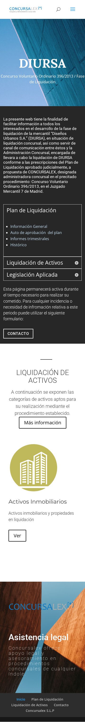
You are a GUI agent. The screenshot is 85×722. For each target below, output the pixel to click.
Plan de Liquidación (47, 699)
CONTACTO (18, 333)
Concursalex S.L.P (40, 710)
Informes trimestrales (29, 238)
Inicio (21, 699)
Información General (28, 226)
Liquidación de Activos (29, 705)
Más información (42, 422)
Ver (17, 535)
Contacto (61, 705)
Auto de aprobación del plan (36, 232)
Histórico (18, 244)
